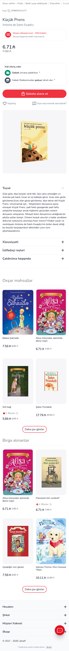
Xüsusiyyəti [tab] (10, 242)
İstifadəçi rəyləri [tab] (14, 250)
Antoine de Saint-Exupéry (18, 25)
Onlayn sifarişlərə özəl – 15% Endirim (29, 33)
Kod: (5, 10)
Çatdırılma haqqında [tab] (17, 259)
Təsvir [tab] (7, 188)
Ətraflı (49, 647)
